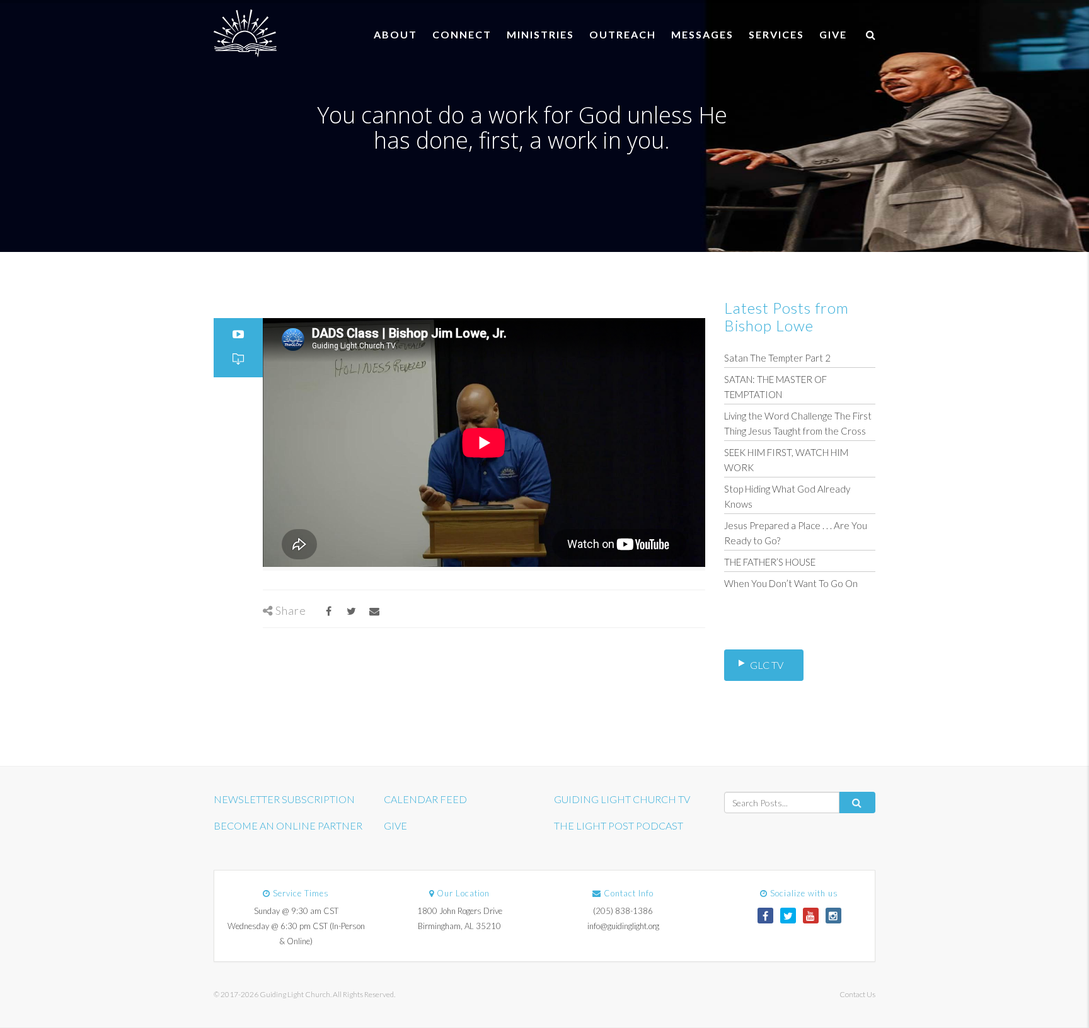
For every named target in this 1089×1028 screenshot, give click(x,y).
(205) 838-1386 (623, 911)
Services (776, 34)
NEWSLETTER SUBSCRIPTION (284, 799)
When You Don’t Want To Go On (791, 583)
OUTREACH (622, 34)
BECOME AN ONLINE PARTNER (288, 825)
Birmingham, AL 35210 (459, 926)
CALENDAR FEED (425, 799)
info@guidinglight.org (623, 926)
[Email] (374, 611)
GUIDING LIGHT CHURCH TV (622, 799)
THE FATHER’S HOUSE (769, 562)
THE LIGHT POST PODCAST (618, 825)
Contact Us (857, 994)
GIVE (833, 34)
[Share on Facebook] (329, 611)
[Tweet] (351, 611)
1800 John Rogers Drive (459, 911)
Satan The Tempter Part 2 (777, 357)
